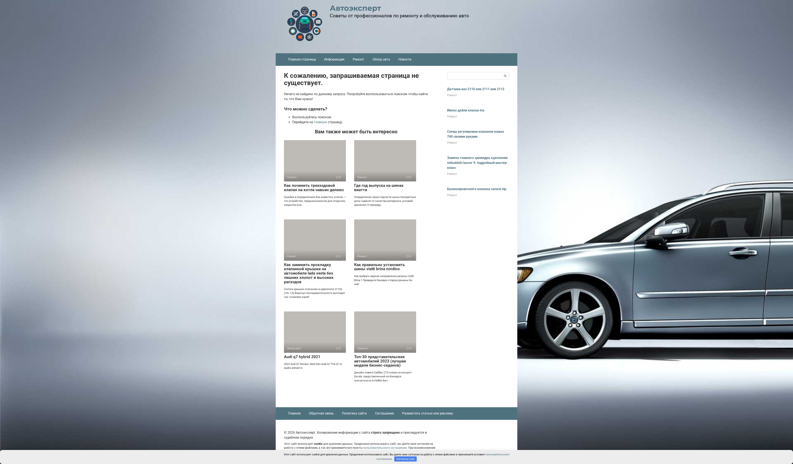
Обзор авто (381, 59)
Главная (294, 413)
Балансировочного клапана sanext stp (476, 189)
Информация (334, 59)
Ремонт (358, 59)
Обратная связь (321, 413)
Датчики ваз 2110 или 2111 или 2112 (475, 89)
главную (320, 122)
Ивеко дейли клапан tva (465, 110)
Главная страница (302, 59)
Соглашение (384, 413)
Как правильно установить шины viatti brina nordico (379, 266)
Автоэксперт (355, 8)
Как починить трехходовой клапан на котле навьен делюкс (314, 187)
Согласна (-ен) (405, 458)
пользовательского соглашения (385, 448)
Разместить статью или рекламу (427, 413)
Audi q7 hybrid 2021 (302, 356)
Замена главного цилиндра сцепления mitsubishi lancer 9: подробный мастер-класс (477, 163)
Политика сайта (354, 413)
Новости (404, 59)
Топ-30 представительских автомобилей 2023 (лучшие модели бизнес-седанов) (380, 361)
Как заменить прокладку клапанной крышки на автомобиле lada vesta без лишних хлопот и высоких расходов (309, 273)
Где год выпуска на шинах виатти (379, 187)
